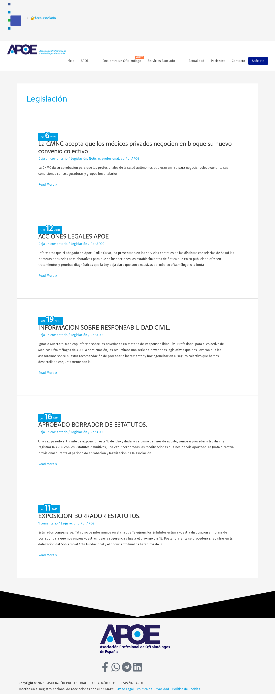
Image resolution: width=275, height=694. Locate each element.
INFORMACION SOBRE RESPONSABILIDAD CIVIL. (104, 327)
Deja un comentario (52, 158)
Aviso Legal (125, 689)
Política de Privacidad (153, 689)
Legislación (79, 158)
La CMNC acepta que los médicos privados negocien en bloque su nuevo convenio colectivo (135, 147)
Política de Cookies (186, 689)
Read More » (47, 185)
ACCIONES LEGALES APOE (73, 236)
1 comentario (48, 523)
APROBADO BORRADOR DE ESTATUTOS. (92, 425)
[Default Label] (9, 12)
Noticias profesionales (105, 158)
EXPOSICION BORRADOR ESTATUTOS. (89, 516)
